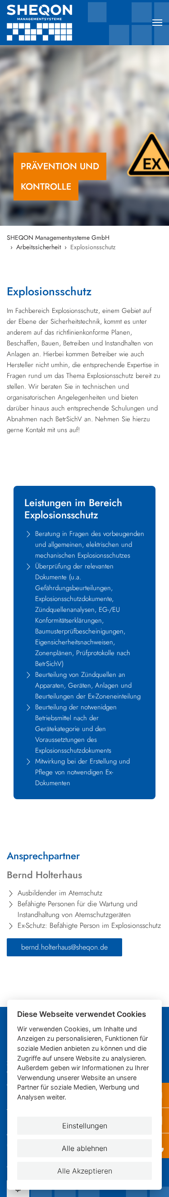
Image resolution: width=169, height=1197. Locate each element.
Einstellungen (84, 1125)
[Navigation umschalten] (157, 22)
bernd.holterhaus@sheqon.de (64, 947)
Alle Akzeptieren (84, 1170)
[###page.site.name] (54, 22)
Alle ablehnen (84, 1148)
